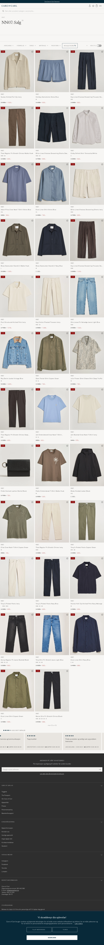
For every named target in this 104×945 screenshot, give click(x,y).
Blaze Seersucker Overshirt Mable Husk (15, 266)
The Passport (6, 795)
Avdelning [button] (7, 45)
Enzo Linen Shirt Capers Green (12, 716)
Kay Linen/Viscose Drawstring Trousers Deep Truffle (87, 266)
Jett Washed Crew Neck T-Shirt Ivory (84, 435)
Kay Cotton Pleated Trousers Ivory (48, 322)
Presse (4, 806)
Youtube (4, 868)
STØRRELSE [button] (20, 45)
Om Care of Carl (7, 799)
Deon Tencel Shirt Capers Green (47, 378)
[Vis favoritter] (93, 6)
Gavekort (4, 846)
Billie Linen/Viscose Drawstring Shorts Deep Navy (52, 153)
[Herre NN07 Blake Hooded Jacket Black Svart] (87, 465)
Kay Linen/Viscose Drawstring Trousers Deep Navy (87, 97)
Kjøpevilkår (5, 802)
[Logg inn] (89, 6)
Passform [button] (54, 45)
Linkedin (4, 871)
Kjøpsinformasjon (7, 828)
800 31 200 (10, 892)
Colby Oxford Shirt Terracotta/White (84, 153)
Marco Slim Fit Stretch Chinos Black (49, 716)
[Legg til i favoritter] (32, 52)
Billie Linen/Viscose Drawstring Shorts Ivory (87, 210)
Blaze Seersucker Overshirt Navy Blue (49, 266)
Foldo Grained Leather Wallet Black (14, 491)
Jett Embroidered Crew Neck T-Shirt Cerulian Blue (49, 435)
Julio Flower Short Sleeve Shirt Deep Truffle (86, 378)
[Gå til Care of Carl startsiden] (9, 6)
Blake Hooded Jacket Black (80, 491)
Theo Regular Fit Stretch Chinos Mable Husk (17, 153)
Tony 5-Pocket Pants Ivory (10, 604)
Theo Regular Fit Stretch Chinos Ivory (49, 547)
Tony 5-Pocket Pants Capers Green (83, 547)
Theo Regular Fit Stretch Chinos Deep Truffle (14, 435)
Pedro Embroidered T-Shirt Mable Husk (50, 491)
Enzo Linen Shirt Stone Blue (46, 210)
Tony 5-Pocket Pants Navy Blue (47, 604)
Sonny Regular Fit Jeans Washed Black (15, 660)
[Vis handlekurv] (96, 6)
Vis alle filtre (69, 45)
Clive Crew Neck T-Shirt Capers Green (14, 547)
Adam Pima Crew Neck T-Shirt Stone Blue (16, 210)
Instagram (5, 861)
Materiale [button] (42, 45)
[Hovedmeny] (100, 5)
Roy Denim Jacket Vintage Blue (12, 378)
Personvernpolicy (7, 810)
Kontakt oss (5, 832)
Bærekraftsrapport (8, 813)
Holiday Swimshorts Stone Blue (47, 97)
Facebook (5, 864)
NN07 (3, 17)
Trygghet (4, 792)
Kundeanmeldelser (8, 842)
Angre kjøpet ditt (7, 839)
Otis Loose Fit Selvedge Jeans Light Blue (85, 322)
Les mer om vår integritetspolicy (52, 773)
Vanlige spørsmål (7, 835)
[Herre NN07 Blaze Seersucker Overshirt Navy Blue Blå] (52, 240)
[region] (52, 741)
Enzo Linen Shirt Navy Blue (80, 660)
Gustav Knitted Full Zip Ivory (11, 97)
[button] (86, 45)
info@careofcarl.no (13, 890)
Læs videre (79, 923)
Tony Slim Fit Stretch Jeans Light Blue (49, 660)
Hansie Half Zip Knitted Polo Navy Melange (86, 604)
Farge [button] (32, 45)
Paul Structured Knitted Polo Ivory (13, 322)
